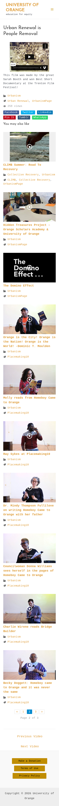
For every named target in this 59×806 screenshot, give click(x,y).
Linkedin (44, 112)
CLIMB (12, 179)
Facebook (11, 112)
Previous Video (29, 736)
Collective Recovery (23, 174)
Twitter (28, 112)
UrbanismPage (42, 101)
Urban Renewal (18, 101)
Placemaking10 (18, 356)
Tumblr (24, 117)
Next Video (30, 746)
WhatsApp (40, 117)
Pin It (9, 117)
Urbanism (14, 95)
